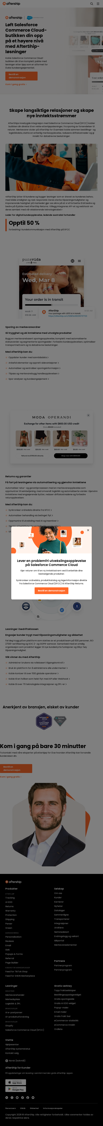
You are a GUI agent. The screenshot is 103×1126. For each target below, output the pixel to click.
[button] (88, 530)
